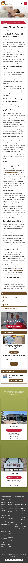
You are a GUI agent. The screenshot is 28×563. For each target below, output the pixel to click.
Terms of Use (15, 556)
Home (4, 22)
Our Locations (9, 301)
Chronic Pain (3, 513)
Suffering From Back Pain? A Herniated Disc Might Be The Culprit (14, 346)
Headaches (3, 531)
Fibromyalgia (4, 524)
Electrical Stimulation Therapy (17, 508)
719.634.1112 (14, 485)
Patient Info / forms (11, 297)
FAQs (6, 304)
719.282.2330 (14, 438)
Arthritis (3, 499)
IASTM (16, 517)
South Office (14, 473)
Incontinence (4, 538)
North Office (14, 426)
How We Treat (9, 22)
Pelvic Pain (10, 511)
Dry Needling (17, 504)
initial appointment (18, 270)
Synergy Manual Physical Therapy (12, 172)
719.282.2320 (14, 436)
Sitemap (20, 554)
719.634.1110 (14, 484)
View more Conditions (11, 308)
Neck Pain (10, 499)
